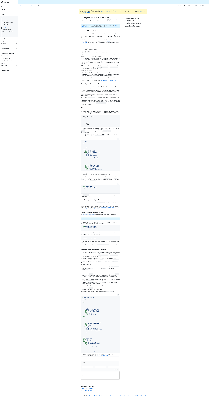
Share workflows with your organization (7, 34)
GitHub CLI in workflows (6, 35)
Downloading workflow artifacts (107, 207)
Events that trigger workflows (7, 22)
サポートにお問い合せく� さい (87, 390)
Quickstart (3, 9)
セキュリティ (101, 395)
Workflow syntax (5, 24)
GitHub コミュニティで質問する (87, 388)
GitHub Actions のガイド (5, 70)
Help (110, 395)
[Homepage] (114, 396)
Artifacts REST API (96, 208)
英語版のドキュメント (133, 1)
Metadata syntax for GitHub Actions (108, 80)
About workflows (5, 19)
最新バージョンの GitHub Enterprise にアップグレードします (111, 11)
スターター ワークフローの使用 (7, 31)
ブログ (141, 395)
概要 (145, 395)
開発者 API (130, 395)
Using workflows (30, 5)
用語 (89, 395)
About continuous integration (112, 88)
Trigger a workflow (5, 20)
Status (106, 395)
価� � (125, 395)
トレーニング (136, 395)
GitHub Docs (6, 2)
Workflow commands (6, 26)
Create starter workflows (6, 29)
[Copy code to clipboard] (118, 139)
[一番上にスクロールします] (207, 398)
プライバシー (95, 395)
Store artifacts (4, 27)
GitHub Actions (4, 6)
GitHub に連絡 (119, 395)
